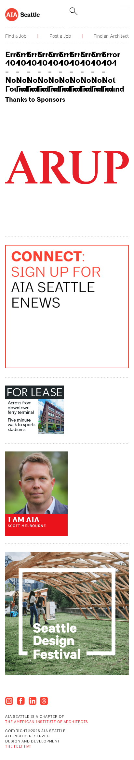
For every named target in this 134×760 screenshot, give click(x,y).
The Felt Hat (18, 747)
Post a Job (60, 36)
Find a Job (15, 36)
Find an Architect (111, 36)
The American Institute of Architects (46, 722)
